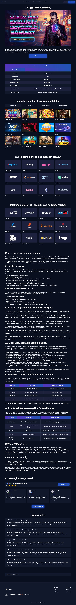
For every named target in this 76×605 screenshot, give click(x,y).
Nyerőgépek (62, 105)
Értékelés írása (63, 484)
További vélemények (38, 506)
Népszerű (12, 105)
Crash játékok (45, 105)
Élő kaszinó (28, 105)
